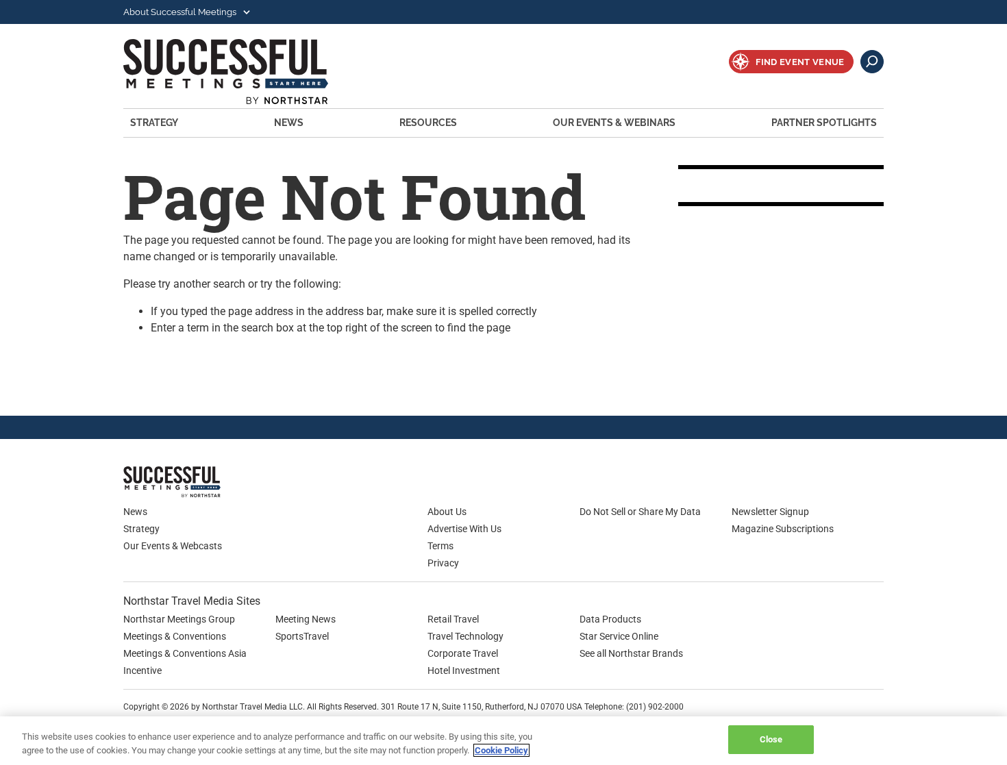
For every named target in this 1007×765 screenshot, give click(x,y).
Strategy (154, 122)
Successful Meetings (244, 71)
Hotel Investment (463, 670)
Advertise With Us (464, 528)
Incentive (142, 670)
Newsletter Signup (770, 511)
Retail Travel (453, 619)
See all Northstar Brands (631, 653)
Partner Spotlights (824, 122)
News (288, 122)
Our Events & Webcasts (172, 545)
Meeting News (305, 619)
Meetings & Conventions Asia (185, 653)
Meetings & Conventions (174, 636)
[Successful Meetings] (212, 481)
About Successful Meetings (180, 12)
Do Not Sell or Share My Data (640, 511)
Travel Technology (465, 636)
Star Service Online (619, 636)
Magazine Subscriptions (783, 528)
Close (771, 739)
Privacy (443, 562)
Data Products (610, 619)
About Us (447, 511)
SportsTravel (302, 636)
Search (872, 61)
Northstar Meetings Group (179, 619)
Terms (440, 545)
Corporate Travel (462, 653)
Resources (428, 122)
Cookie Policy (501, 750)
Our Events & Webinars (614, 122)
